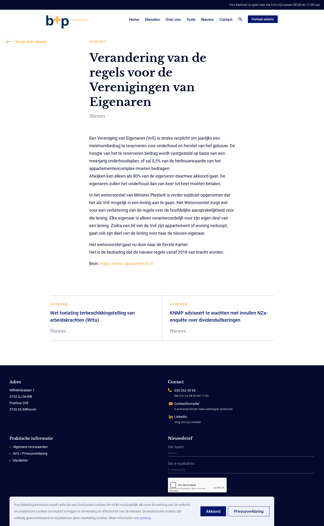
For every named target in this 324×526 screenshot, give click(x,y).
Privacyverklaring (249, 511)
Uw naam (176, 447)
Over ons (173, 19)
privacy (145, 518)
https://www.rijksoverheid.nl (126, 263)
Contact (225, 19)
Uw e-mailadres (181, 464)
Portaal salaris (263, 19)
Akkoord (213, 511)
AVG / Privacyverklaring (30, 453)
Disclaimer (20, 460)
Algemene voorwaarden (30, 447)
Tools (190, 19)
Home (134, 19)
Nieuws (207, 19)
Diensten (152, 19)
